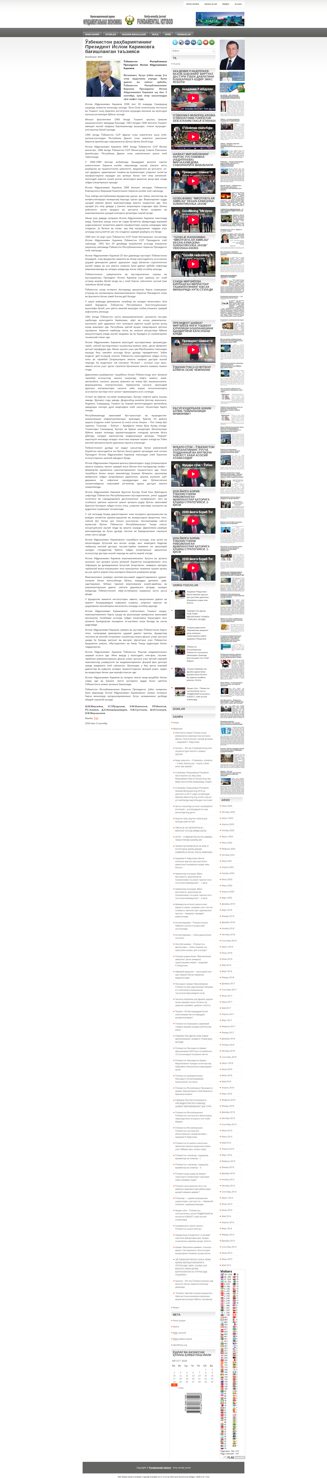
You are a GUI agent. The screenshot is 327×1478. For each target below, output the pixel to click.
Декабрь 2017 (228, 983)
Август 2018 (227, 946)
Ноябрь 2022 (228, 830)
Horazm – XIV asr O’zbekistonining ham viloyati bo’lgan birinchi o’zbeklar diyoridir (193, 751)
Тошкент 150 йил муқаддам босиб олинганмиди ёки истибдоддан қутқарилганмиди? (191, 1014)
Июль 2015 (227, 1130)
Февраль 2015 (228, 1161)
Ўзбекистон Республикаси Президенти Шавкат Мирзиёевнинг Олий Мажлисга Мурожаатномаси (194, 1090)
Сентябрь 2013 (229, 1246)
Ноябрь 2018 (228, 928)
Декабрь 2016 (228, 1038)
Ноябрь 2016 (228, 1044)
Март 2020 (227, 897)
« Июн (181, 1388)
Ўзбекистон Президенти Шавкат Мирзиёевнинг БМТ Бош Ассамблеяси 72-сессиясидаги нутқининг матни (193, 1051)
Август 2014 (227, 1197)
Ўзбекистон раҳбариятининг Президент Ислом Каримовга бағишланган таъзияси (189, 1078)
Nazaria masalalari (134, 34)
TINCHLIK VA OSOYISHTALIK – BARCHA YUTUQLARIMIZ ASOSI (190, 829)
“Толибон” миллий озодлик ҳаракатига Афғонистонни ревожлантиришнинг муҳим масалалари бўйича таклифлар (193, 1296)
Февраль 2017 (228, 1026)
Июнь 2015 (227, 1136)
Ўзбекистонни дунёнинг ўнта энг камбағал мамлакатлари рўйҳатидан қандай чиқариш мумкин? (193, 1188)
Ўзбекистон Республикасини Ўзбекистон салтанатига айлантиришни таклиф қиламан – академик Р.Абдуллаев (191, 1132)
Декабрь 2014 (228, 1173)
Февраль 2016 (228, 1099)
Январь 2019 (228, 916)
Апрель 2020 (228, 891)
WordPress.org (180, 1344)
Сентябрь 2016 (229, 1056)
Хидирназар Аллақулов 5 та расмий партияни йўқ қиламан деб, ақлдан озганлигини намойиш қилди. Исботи (193, 1237)
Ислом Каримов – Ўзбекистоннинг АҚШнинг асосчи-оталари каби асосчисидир (191, 925)
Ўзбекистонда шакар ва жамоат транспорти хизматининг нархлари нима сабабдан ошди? (192, 1176)
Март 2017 (227, 1020)
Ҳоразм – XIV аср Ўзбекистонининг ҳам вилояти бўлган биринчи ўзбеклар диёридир (194, 1283)
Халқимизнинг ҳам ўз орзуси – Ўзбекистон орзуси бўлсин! (189, 1227)
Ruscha (176, 63)
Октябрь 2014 (228, 1185)
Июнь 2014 (227, 1210)
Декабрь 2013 (228, 1240)
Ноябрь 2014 (228, 1179)
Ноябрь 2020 (228, 873)
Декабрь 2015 (228, 1112)
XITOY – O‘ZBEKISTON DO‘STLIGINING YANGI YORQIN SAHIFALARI (193, 838)
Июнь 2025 (227, 805)
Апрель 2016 (228, 1087)
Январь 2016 (228, 1105)
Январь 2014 (228, 1234)
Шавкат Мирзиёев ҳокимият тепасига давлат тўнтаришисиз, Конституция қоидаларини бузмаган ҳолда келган (193, 1250)
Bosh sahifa (192, 4)
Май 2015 (226, 1142)
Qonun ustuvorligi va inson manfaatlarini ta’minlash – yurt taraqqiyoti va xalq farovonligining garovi (194, 809)
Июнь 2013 (227, 1259)
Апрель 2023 (228, 824)
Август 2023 (227, 818)
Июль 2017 (227, 995)
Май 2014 (226, 1216)
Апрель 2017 (228, 1014)
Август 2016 (227, 1063)
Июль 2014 (227, 1203)
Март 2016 (227, 1093)
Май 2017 (226, 1007)
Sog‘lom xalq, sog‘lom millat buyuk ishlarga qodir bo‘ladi (191, 820)
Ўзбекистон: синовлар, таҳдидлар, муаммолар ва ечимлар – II (192, 1166)
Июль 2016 (227, 1069)
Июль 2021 (227, 860)
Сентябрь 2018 (229, 940)
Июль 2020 (227, 879)
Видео (225, 4)
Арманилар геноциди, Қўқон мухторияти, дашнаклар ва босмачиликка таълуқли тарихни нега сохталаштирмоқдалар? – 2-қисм (193, 893)
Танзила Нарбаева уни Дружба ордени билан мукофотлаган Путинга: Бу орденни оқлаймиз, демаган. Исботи (194, 1002)
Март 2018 (227, 971)
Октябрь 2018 (228, 934)
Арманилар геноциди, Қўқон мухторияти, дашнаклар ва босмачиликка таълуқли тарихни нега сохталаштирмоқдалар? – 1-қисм (193, 878)
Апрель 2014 (228, 1222)
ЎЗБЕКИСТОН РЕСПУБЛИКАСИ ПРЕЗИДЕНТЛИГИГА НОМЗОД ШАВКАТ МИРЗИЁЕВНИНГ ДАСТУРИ (193, 1103)
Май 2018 (226, 965)
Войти (176, 1326)
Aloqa (238, 4)
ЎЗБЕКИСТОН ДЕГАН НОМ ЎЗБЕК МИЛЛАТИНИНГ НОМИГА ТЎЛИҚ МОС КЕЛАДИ (194, 1038)
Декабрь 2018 (228, 922)
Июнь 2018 (227, 958)
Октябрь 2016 (228, 1050)
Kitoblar (110, 34)
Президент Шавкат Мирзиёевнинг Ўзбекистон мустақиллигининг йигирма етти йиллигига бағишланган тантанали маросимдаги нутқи (194, 988)
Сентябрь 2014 (229, 1191)
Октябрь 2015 (228, 1118)
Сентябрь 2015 (229, 1124)
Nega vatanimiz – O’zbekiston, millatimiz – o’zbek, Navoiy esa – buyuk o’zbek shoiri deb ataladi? (194, 763)
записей (179, 1332)
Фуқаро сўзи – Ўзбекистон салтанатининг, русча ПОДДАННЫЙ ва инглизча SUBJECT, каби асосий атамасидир (194, 1215)
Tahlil (155, 34)
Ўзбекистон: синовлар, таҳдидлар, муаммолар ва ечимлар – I (192, 1157)
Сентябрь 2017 (229, 989)
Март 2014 (227, 1228)
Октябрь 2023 (228, 811)
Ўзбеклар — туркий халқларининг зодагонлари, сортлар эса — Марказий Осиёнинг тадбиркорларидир (194, 1201)
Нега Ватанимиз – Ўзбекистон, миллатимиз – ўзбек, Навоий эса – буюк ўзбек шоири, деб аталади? (191, 946)
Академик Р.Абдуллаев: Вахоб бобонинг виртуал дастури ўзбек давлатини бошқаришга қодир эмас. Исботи (192, 863)
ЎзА (96, 718)
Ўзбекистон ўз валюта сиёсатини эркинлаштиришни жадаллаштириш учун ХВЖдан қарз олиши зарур (193, 1146)
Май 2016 (226, 1081)
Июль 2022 (227, 842)
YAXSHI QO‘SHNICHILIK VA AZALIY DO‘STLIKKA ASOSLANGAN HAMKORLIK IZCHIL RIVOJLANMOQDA (193, 848)
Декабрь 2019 (228, 903)
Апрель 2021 (228, 867)
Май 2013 (226, 1265)
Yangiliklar (184, 34)
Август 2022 (227, 836)
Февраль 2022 (228, 848)
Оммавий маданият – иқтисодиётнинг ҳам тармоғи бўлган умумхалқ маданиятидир (193, 974)
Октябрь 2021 (228, 854)
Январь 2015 (228, 1167)
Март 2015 (227, 1154)
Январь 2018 (228, 977)
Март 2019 (227, 909)
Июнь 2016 (227, 1075)
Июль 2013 (227, 1252)
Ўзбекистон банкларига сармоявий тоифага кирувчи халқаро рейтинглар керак (193, 1026)
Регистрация (179, 1320)
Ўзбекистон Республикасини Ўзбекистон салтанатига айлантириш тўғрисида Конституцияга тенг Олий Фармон (193, 1117)
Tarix (168, 34)
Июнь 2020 (227, 885)
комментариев (182, 1338)
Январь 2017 (228, 1032)
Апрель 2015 (228, 1148)
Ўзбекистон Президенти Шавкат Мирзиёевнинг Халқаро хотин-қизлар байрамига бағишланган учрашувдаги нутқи (193, 1065)
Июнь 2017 (227, 1001)
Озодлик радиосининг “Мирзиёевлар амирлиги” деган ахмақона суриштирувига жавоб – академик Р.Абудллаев (193, 961)
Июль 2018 (227, 952)
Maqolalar (211, 4)
